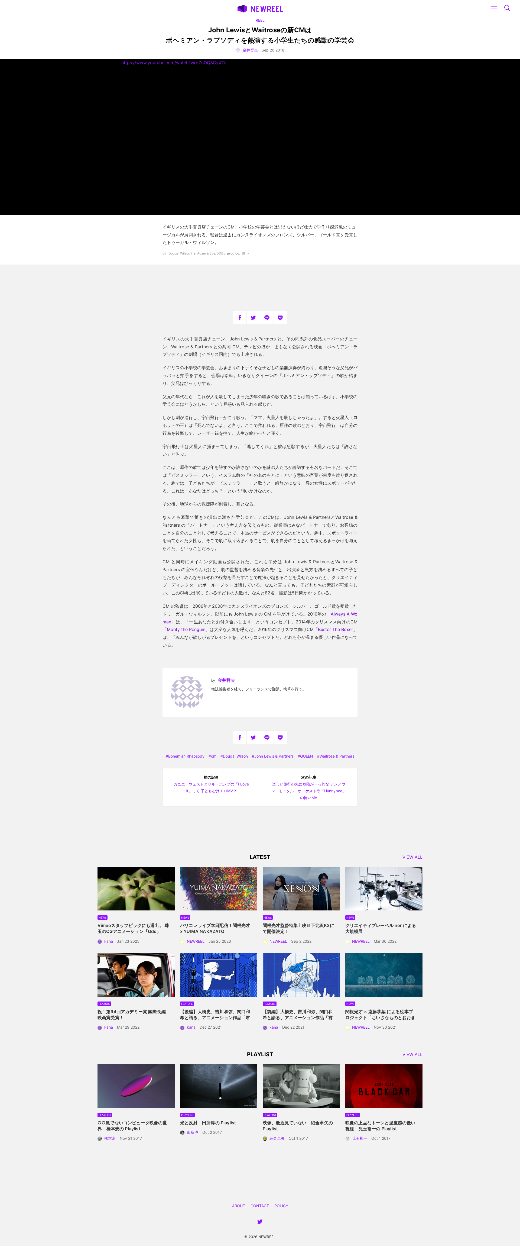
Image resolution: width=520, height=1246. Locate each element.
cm (213, 756)
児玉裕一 (359, 1138)
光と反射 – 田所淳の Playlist (208, 1122)
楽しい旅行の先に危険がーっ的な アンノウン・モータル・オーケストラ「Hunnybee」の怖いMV (308, 787)
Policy (281, 1205)
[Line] (267, 317)
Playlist (105, 1114)
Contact (260, 1205)
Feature (104, 1003)
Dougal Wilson (235, 756)
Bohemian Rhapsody (186, 756)
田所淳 (192, 1132)
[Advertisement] (260, 287)
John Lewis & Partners (274, 756)
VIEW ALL (412, 857)
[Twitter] (253, 317)
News (102, 917)
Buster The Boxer (335, 629)
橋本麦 (110, 1138)
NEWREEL (195, 941)
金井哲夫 (250, 50)
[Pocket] (280, 317)
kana (108, 941)
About (238, 1205)
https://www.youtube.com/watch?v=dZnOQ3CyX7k (173, 62)
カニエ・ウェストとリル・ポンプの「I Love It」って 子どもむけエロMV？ (211, 784)
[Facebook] (239, 317)
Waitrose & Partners (337, 756)
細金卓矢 (277, 1138)
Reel (260, 20)
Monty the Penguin (186, 629)
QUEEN (306, 756)
